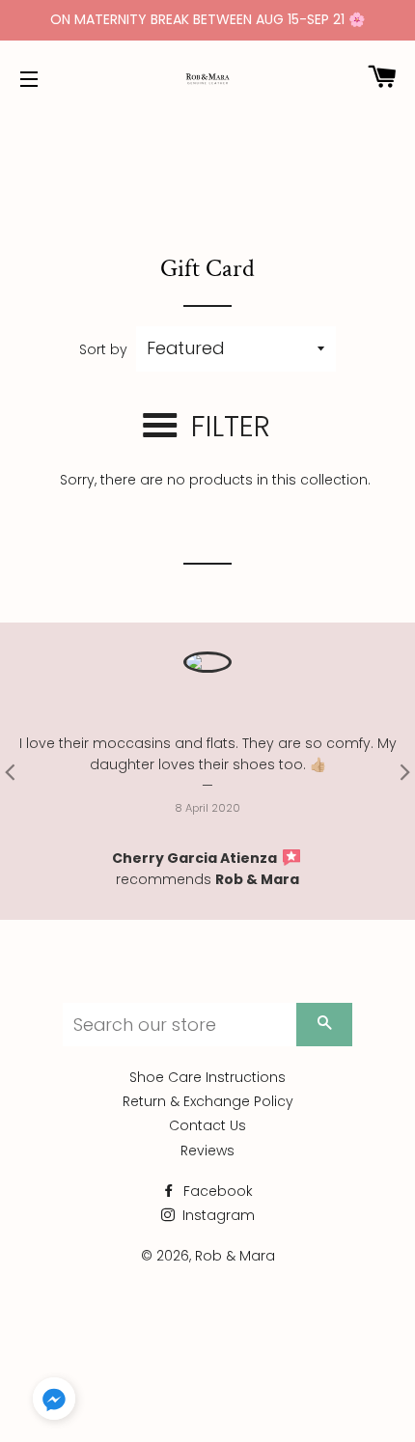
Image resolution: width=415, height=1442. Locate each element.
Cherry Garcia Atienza (196, 858)
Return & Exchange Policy (208, 1101)
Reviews (207, 1150)
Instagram (217, 1215)
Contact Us (207, 1125)
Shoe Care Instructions (207, 1077)
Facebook (216, 1191)
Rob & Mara (257, 879)
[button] (54, 1402)
